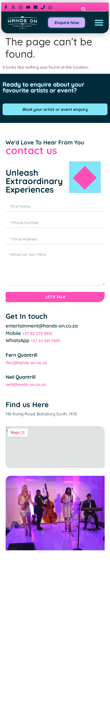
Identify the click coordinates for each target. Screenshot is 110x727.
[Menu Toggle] (99, 22)
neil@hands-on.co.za (26, 384)
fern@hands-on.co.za (26, 362)
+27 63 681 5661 (45, 340)
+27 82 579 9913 (37, 333)
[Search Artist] (83, 9)
